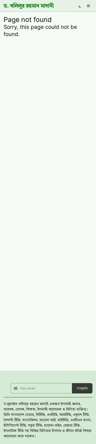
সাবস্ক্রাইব (82, 388)
